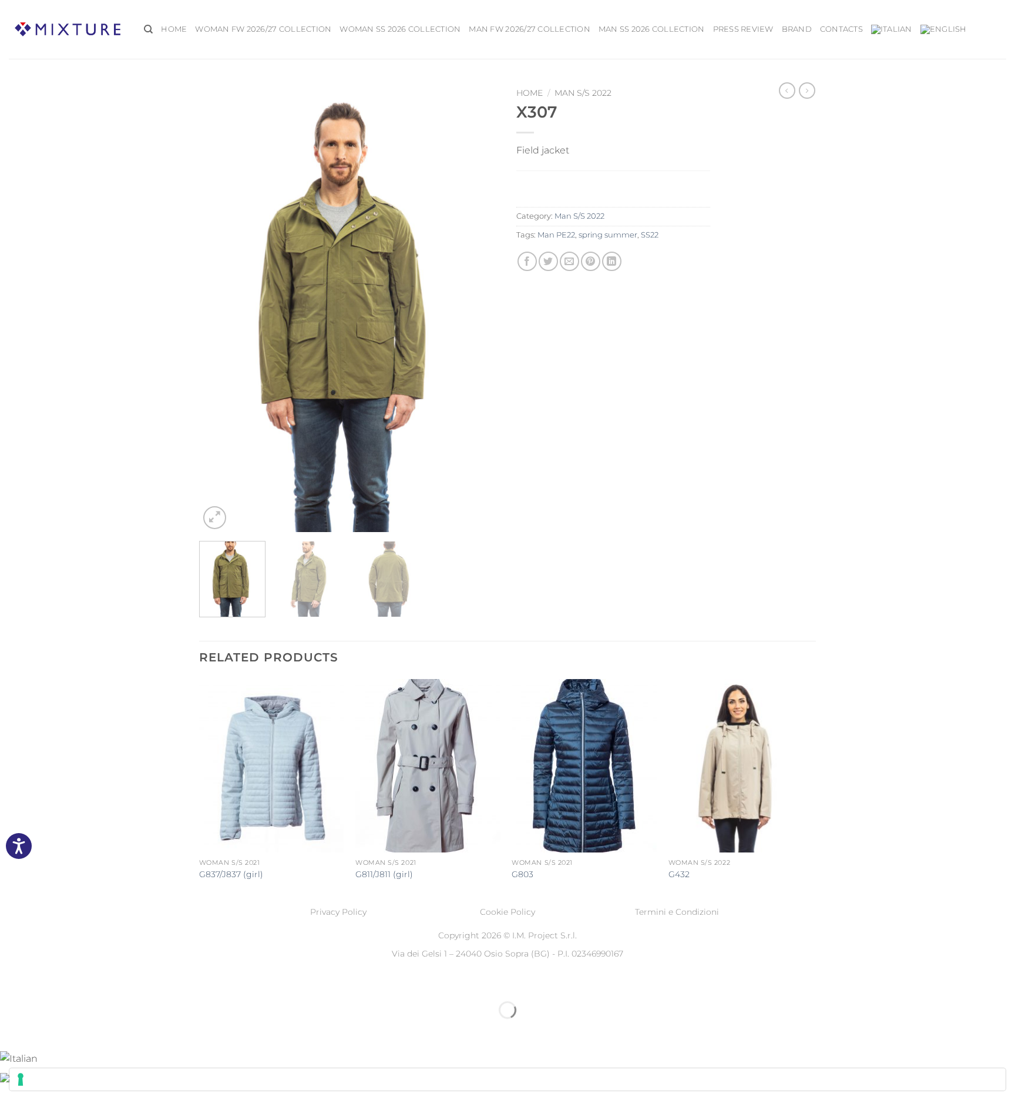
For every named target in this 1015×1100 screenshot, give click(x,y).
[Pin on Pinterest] (590, 261)
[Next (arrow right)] (46, 1030)
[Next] (478, 307)
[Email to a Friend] (569, 261)
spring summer (608, 234)
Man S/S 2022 (582, 93)
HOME (174, 29)
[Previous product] (807, 90)
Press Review (743, 29)
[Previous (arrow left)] (11, 1030)
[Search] (148, 29)
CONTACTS (841, 29)
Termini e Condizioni (677, 912)
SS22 (649, 234)
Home (529, 93)
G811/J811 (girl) (384, 874)
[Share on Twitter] (548, 261)
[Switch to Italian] (891, 29)
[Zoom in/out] (11, 980)
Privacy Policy (338, 912)
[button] (214, 517)
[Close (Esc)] (114, 980)
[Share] (80, 980)
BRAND (797, 29)
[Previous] (219, 307)
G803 (522, 874)
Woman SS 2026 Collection (400, 29)
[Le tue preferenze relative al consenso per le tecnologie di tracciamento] (507, 1079)
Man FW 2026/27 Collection (529, 29)
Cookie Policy (507, 912)
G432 (679, 874)
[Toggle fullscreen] (46, 980)
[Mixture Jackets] (67, 29)
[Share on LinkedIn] (611, 261)
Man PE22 (556, 234)
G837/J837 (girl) (231, 874)
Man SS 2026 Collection (652, 29)
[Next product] (787, 90)
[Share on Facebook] (527, 261)
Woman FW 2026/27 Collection (263, 29)
